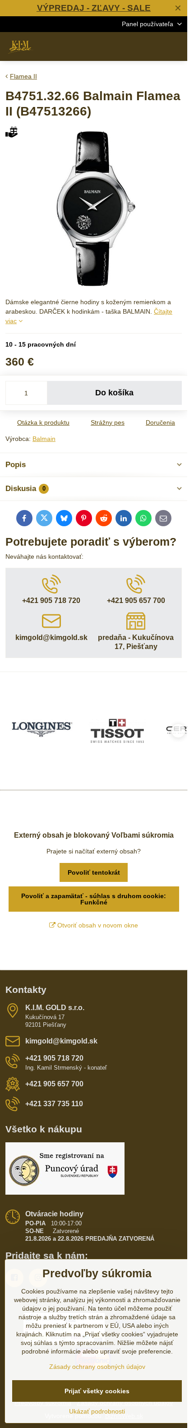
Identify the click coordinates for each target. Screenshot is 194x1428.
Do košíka (114, 392)
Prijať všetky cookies (97, 1391)
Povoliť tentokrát (94, 872)
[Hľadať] (133, 46)
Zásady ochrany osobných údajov (97, 1366)
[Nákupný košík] (155, 46)
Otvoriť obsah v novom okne (96, 925)
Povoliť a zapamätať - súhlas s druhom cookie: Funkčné (93, 899)
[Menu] (176, 46)
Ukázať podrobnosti (97, 1411)
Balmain (43, 438)
